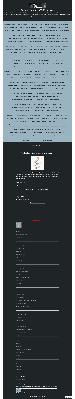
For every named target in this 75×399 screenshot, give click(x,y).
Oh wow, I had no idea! (40, 107)
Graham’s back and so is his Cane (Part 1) (19, 88)
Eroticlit (17, 323)
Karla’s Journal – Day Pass (11, 46)
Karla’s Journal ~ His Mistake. (27, 46)
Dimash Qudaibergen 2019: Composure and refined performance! (53, 124)
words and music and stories (22, 271)
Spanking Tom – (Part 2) (57, 77)
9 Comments (51, 191)
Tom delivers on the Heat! (40, 74)
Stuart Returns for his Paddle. (26, 91)
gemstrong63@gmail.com (21, 379)
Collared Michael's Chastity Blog (23, 277)
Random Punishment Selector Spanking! (55, 88)
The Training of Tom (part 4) (26, 77)
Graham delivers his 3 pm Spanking (30, 82)
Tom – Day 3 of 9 (17, 71)
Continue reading (19, 182)
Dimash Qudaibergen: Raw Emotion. (14, 126)
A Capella (24, 191)
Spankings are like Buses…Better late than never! (27, 96)
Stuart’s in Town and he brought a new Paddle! (22, 93)
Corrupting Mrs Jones (20, 254)
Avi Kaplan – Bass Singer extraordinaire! (37, 153)
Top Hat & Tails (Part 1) (64, 24)
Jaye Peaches (18, 317)
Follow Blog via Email (24, 383)
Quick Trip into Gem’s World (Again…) (15, 118)
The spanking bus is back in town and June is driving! (33, 85)
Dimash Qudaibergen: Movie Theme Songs (17, 135)
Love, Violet (18, 366)
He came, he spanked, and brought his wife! (37, 113)
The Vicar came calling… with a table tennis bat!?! (22, 99)
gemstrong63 (28, 189)
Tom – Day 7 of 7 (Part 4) (30, 60)
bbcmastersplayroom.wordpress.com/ (24, 240)
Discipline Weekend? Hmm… (56, 99)
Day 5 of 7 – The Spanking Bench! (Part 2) (44, 66)
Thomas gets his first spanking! (62, 79)
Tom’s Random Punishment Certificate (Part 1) (14, 79)
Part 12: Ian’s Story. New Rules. (32, 30)
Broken (17, 291)
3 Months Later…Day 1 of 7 (44, 68)
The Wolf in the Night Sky (21, 243)
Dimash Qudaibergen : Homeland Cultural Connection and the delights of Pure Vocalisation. (46, 126)
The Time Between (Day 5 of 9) (60, 68)
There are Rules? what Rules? (20, 102)
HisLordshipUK (19, 372)
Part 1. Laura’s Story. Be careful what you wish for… (20, 44)
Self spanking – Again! (11, 91)
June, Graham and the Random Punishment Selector (52, 82)
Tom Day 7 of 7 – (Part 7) (50, 57)
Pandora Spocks (19, 361)
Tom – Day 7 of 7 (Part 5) (16, 60)
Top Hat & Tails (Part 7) (47, 22)
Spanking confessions (22, 115)
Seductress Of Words (20, 280)
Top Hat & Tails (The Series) (11, 27)
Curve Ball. (8, 74)
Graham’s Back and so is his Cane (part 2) (57, 85)
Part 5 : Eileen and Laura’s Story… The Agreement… (58, 38)
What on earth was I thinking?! (56, 107)
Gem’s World (30, 118)
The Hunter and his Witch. (10, 57)
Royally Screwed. (57, 104)
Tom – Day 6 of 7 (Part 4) (29, 63)
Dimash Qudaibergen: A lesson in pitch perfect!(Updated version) (49, 132)
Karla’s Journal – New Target (56, 52)
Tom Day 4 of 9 (7, 71)
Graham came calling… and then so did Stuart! (21, 107)
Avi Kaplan (29, 191)
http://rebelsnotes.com (21, 326)
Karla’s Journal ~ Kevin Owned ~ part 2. (59, 49)
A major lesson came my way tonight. (42, 104)
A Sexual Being (19, 363)
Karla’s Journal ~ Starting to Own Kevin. (37, 52)
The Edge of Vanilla (20, 266)
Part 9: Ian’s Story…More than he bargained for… (24, 35)
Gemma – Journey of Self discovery (37, 10)
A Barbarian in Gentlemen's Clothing (24, 329)
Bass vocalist (33, 191)
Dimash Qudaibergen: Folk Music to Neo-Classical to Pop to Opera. (25, 137)
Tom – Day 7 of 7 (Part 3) (43, 60)
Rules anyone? (27, 74)
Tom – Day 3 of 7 (21, 68)
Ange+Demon (19, 237)
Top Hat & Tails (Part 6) (60, 22)
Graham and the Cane (57, 93)
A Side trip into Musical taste (22, 121)
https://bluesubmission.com (22, 358)
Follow (18, 390)
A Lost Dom (18, 274)
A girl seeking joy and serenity (22, 234)
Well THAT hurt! (64, 113)
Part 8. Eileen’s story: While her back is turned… (50, 35)
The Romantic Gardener (21, 332)
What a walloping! (54, 113)
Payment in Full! (34, 22)
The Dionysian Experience (21, 286)
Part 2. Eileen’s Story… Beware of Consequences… (57, 41)
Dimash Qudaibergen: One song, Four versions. (53, 137)
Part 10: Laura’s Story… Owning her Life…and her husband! (56, 33)
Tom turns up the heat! (54, 74)
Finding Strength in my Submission (23, 335)
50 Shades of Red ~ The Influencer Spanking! (40, 55)
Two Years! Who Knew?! (61, 115)
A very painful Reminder (13, 85)
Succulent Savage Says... (21, 346)
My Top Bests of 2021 (48, 115)
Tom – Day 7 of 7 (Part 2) (57, 60)
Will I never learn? (39, 110)
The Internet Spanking (52, 91)
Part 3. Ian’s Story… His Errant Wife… (34, 41)
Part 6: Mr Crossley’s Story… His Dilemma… (34, 38)
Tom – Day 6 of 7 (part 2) (57, 63)
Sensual (17, 338)
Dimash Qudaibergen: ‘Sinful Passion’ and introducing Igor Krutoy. (21, 124)
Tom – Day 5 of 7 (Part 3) (26, 66)
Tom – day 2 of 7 (31, 68)
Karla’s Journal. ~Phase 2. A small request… (16, 49)
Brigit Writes (18, 369)
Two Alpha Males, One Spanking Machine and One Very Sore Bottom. (45, 102)
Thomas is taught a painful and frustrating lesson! (40, 79)
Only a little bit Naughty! (58, 55)
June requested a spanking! (37, 88)
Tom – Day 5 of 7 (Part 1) (61, 66)
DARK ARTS (18, 283)
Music (42, 189)
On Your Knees (11, 22)
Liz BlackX (18, 343)
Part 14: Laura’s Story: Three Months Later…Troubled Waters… (54, 27)
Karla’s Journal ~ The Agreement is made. (59, 46)
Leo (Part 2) (65, 74)
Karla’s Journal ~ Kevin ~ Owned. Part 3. (38, 49)
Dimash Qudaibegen (47, 140)
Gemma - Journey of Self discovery (23, 306)
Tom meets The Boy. (65, 71)
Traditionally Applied (20, 268)
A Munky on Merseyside (21, 303)
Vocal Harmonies (44, 191)
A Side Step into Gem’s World (60, 118)
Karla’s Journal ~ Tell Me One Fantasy (17, 55)
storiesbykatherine (20, 294)
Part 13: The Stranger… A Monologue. (13, 30)
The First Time (10, 115)
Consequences (17, 74)
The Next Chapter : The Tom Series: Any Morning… (30, 57)
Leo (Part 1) (13, 77)
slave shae (18, 355)
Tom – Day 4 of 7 (10, 68)
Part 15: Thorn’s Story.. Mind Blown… (28, 27)
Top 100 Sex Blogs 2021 (35, 115)
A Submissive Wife (20, 352)
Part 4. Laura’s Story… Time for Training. (14, 41)
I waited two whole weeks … (52, 110)
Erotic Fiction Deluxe (20, 248)
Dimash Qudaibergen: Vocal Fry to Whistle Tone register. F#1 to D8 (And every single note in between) (37, 129)
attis (17, 257)
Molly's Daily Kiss (19, 251)
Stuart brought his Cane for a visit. (50, 96)
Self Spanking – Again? (42, 99)
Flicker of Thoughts (20, 320)
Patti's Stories (19, 260)
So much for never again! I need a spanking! (15, 113)
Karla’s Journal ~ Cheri (42, 46)
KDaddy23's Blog (19, 263)
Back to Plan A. (64, 91)
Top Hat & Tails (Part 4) (23, 24)
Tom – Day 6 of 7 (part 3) (43, 63)
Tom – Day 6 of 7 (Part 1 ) (12, 66)
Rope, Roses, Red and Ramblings (23, 314)
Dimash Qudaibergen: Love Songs (58, 135)
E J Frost (17, 312)
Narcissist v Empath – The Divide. (43, 118)
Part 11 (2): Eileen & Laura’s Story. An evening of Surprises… (55, 30)
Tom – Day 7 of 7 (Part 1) (16, 63)
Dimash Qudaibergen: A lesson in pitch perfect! (20, 132)
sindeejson (18, 340)
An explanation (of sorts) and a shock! (21, 104)
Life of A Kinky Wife (20, 309)
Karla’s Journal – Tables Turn (42, 44)
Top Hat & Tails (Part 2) (50, 24)
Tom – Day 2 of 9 (28, 71)
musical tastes (46, 189)
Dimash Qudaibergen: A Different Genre (38, 135)
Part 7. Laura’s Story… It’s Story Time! (13, 38)
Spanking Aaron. (40, 91)
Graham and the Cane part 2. (43, 93)
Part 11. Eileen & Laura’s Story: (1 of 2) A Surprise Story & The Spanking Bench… (22, 33)
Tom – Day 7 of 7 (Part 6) (64, 57)
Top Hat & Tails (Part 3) (37, 24)
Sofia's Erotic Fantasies (21, 245)
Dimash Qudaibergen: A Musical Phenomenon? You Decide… (45, 121)
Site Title (18, 231)
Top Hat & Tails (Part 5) (9, 24)
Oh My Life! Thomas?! (14, 82)
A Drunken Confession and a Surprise (23, 110)
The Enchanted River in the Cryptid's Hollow (25, 289)
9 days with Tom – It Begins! (51, 71)
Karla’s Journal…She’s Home (58, 44)
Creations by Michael (20, 297)
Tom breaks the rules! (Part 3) (42, 77)
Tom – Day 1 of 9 (38, 71)
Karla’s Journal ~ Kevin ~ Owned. (18, 52)
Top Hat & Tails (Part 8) (23, 22)
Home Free (38, 191)
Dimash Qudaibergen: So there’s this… (31, 140)
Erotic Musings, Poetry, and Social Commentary (26, 300)
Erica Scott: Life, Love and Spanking (23, 349)
